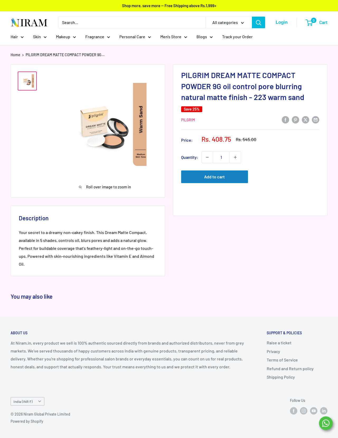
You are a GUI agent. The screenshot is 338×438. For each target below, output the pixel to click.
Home (15, 55)
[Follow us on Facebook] (293, 411)
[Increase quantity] (235, 157)
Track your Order (237, 36)
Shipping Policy (281, 376)
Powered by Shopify (27, 421)
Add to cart (214, 176)
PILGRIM (188, 120)
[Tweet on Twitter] (305, 119)
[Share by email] (315, 119)
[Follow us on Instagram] (303, 411)
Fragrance (94, 36)
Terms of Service (282, 359)
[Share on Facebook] (285, 119)
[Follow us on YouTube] (313, 411)
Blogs (201, 36)
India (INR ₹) (22, 401)
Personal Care (132, 36)
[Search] (258, 22)
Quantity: (189, 157)
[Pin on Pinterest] (295, 119)
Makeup (63, 36)
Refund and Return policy (290, 368)
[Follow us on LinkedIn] (323, 411)
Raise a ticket (279, 342)
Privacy (273, 351)
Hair (14, 36)
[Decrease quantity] (207, 157)
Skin (37, 36)
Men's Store (170, 36)
